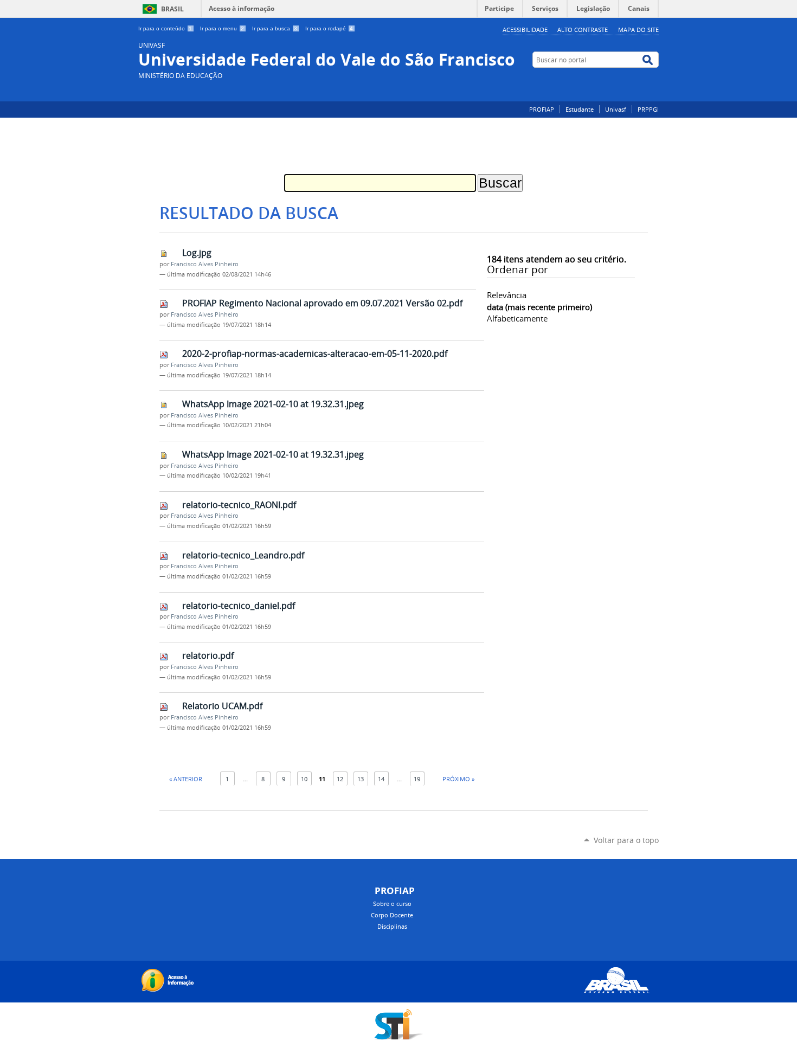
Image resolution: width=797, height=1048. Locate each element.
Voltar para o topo (626, 840)
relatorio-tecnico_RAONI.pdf (239, 505)
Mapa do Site (638, 29)
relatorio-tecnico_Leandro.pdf (243, 555)
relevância (506, 295)
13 (360, 779)
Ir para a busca (274, 28)
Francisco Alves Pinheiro (205, 264)
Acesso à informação (241, 8)
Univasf (615, 109)
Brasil (172, 9)
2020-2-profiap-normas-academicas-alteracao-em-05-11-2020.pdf (314, 353)
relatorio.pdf (208, 655)
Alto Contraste (582, 29)
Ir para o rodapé (329, 28)
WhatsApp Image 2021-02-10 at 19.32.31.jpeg (273, 404)
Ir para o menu (222, 28)
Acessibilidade (525, 29)
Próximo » (458, 779)
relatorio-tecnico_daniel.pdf (238, 606)
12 (340, 779)
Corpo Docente (392, 915)
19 (417, 779)
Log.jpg (196, 253)
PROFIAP (541, 109)
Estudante (579, 109)
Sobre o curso (392, 903)
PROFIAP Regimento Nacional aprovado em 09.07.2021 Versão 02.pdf (322, 303)
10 (304, 779)
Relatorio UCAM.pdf (222, 706)
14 (381, 779)
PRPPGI (648, 109)
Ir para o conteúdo (165, 28)
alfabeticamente (517, 318)
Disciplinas (392, 926)
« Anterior (185, 779)
